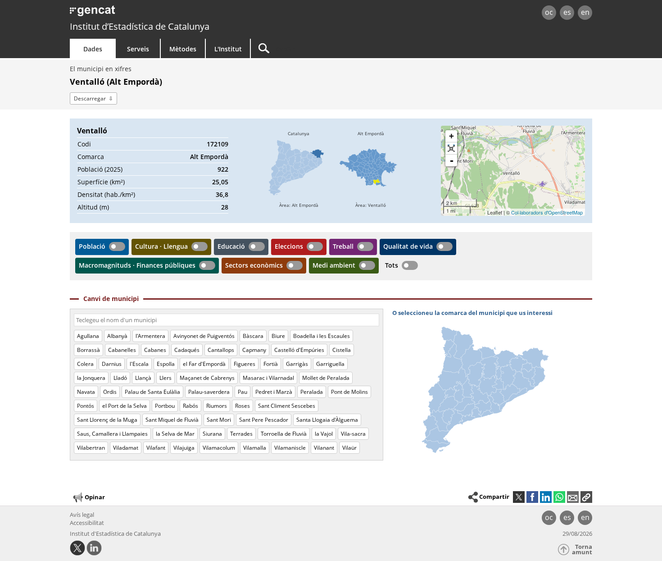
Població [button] (92, 246)
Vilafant (155, 448)
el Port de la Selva (124, 406)
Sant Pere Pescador (263, 420)
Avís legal (82, 515)
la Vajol (324, 434)
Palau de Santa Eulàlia (152, 392)
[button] (586, 497)
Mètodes (182, 49)
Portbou (165, 406)
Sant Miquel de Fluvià (172, 420)
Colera (85, 364)
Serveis (138, 49)
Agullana (88, 336)
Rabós (190, 406)
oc (549, 12)
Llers (165, 378)
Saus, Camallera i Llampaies (112, 434)
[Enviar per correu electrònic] (573, 497)
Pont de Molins (349, 392)
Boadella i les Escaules (321, 336)
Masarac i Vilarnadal (268, 378)
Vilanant (324, 448)
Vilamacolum (219, 448)
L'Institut (228, 49)
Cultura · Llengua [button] (161, 246)
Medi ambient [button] (334, 265)
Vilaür (349, 448)
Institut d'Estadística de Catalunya (115, 533)
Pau (242, 392)
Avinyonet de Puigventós (204, 336)
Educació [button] (231, 246)
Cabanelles (122, 350)
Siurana (212, 434)
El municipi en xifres (100, 68)
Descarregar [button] (90, 98)
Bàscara (253, 336)
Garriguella (330, 364)
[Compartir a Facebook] (532, 497)
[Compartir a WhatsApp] (559, 497)
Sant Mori (219, 420)
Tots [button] (391, 265)
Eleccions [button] (289, 246)
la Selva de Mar (175, 434)
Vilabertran (91, 448)
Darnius (112, 364)
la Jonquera (91, 378)
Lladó (120, 378)
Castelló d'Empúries (299, 350)
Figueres (244, 364)
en (585, 12)
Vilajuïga (184, 448)
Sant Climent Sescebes (286, 406)
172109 (217, 144)
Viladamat (125, 448)
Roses (242, 406)
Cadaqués (187, 350)
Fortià (270, 364)
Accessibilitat (87, 523)
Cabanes (155, 350)
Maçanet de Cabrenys (207, 378)
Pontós (85, 406)
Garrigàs (297, 364)
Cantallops (221, 350)
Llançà (143, 378)
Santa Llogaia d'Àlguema (327, 420)
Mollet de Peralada (325, 378)
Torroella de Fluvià (284, 434)
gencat (174, 13)
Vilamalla (254, 448)
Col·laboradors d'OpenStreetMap (547, 212)
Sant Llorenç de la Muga (107, 420)
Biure (278, 336)
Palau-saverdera (209, 392)
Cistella (341, 350)
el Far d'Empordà (204, 364)
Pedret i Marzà (273, 392)
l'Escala (139, 364)
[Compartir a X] (519, 497)
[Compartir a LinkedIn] (546, 497)
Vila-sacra (353, 434)
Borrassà (88, 350)
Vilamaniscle (290, 448)
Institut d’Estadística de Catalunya (139, 26)
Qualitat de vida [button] (408, 246)
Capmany (254, 350)
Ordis (110, 392)
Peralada (311, 392)
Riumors (216, 406)
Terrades (241, 434)
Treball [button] (343, 246)
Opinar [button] (95, 497)
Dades (92, 49)
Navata (86, 392)
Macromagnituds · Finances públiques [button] (137, 265)
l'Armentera (150, 336)
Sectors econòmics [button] (254, 265)
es (567, 12)
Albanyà (117, 336)
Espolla (166, 364)
